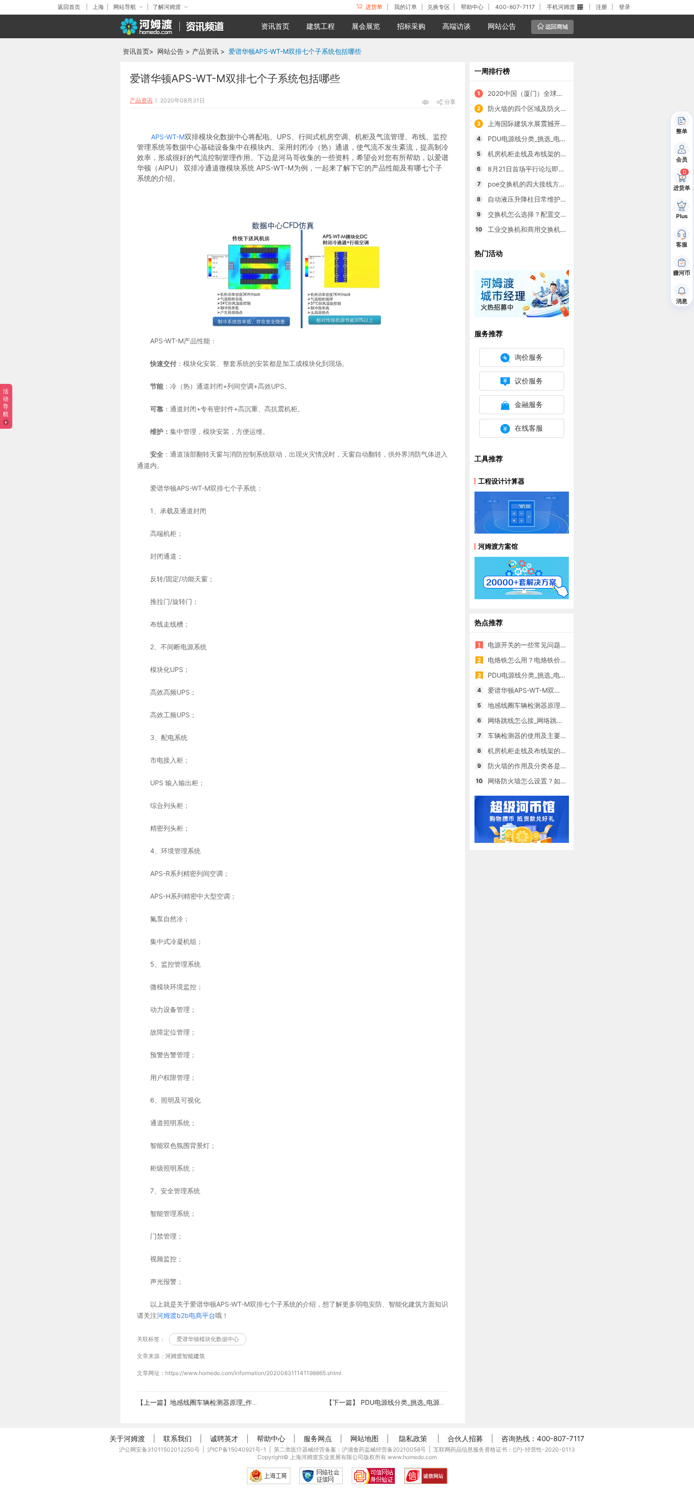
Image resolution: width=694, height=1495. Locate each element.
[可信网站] (373, 1476)
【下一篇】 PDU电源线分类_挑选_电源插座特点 (396, 1402)
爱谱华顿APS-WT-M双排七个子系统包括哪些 (295, 51)
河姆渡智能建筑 (185, 1355)
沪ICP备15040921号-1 (236, 1449)
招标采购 (411, 26)
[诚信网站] (426, 1476)
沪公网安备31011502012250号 (159, 1449)
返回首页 (69, 6)
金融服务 (529, 404)
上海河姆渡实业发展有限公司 (327, 1457)
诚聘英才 (224, 1438)
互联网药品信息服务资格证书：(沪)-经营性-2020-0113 (504, 1449)
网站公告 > (173, 51)
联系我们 (177, 1438)
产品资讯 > (208, 51)
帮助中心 (472, 6)
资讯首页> (138, 51)
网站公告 (502, 26)
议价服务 (529, 380)
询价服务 (529, 357)
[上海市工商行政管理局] (268, 1476)
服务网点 (318, 1438)
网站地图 (364, 1438)
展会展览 (366, 26)
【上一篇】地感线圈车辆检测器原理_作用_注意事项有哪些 (222, 1402)
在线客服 (529, 428)
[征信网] (321, 1476)
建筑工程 (320, 26)
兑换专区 (438, 6)
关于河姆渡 (127, 1438)
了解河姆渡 (166, 6)
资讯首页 (275, 26)
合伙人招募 (465, 1438)
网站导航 (124, 6)
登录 (624, 6)
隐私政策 (413, 1438)
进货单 (373, 6)
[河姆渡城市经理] (521, 293)
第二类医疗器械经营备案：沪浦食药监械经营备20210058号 (350, 1449)
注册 (601, 6)
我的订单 (405, 6)
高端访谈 (456, 26)
